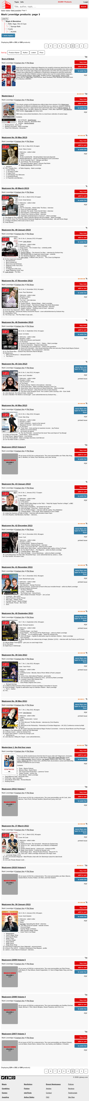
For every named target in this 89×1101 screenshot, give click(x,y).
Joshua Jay (25, 761)
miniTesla (28, 1093)
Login (86, 2)
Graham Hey (20, 63)
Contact (49, 1093)
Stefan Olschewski (26, 165)
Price (41, 52)
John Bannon (67, 109)
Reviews (71, 1088)
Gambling (6, 1088)
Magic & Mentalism (13, 21)
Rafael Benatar (60, 757)
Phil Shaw (30, 63)
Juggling (5, 1097)
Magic (4, 1084)
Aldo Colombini (26, 759)
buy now (83, 62)
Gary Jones (24, 257)
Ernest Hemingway (53, 1084)
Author (25, 52)
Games (4, 1093)
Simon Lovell (65, 75)
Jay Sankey (45, 759)
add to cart (82, 66)
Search (83, 7)
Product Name (14, 52)
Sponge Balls (15, 26)
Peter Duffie (36, 75)
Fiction (27, 1088)
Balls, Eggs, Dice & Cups (17, 24)
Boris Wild (51, 757)
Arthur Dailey (29, 1097)
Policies (71, 1084)
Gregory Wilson (26, 252)
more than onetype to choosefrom (81, 369)
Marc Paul (29, 77)
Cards (10, 29)
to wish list (82, 71)
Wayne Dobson (27, 75)
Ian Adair (23, 924)
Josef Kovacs (32, 120)
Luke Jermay (27, 241)
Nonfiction (28, 1084)
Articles (48, 1088)
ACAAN (13, 32)
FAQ (47, 1097)
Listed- (33, 52)
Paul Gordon (56, 75)
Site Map (71, 1097)
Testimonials (72, 1093)
